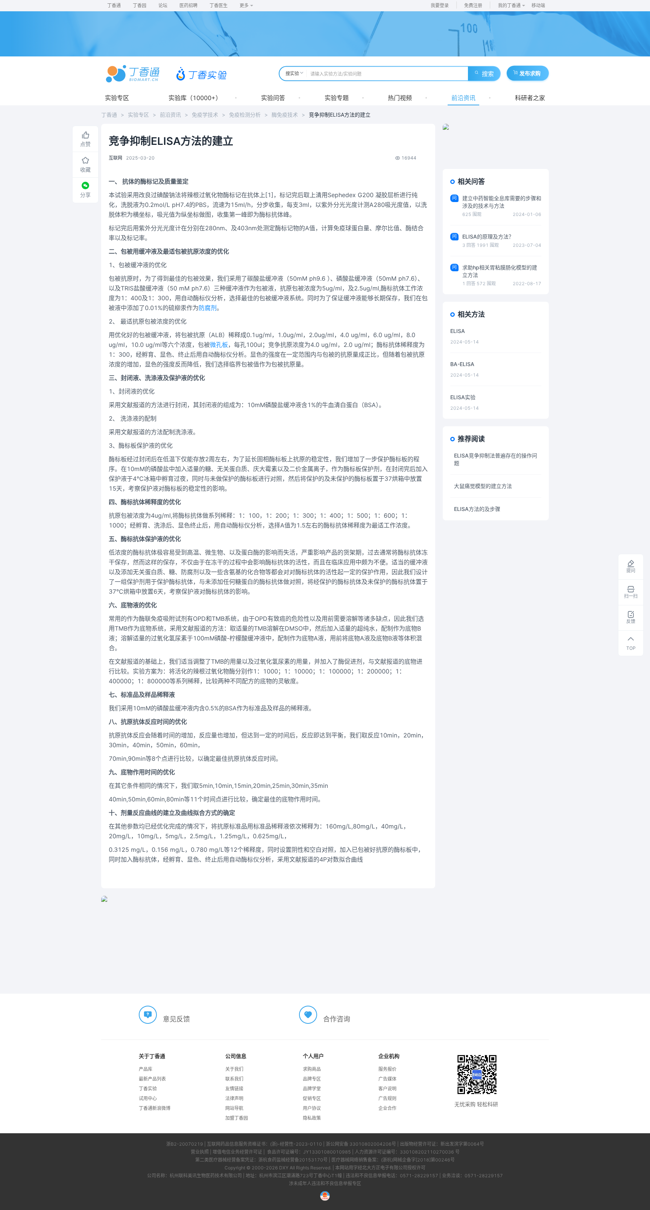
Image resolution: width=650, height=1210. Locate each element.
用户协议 (312, 1108)
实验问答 (273, 98)
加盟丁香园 (236, 1118)
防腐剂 (208, 308)
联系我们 (234, 1079)
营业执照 (200, 1152)
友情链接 (234, 1088)
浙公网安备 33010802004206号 (361, 1144)
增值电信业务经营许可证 (237, 1152)
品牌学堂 (312, 1088)
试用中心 (148, 1098)
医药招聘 (188, 5)
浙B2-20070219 (184, 1144)
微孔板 (219, 344)
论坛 (162, 5)
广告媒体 (387, 1079)
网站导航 (234, 1108)
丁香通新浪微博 (154, 1108)
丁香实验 (148, 1088)
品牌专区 (312, 1079)
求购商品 (312, 1069)
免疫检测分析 (245, 114)
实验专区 (117, 98)
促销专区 (312, 1098)
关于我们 (234, 1069)
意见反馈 (176, 1019)
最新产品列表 (152, 1079)
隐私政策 (312, 1118)
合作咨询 (336, 1019)
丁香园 (139, 5)
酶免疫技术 (285, 114)
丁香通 (114, 5)
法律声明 (234, 1098)
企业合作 (387, 1108)
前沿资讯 (463, 98)
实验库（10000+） (195, 98)
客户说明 (387, 1088)
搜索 (488, 74)
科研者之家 (530, 98)
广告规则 (387, 1098)
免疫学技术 (205, 114)
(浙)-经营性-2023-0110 (296, 1144)
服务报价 (387, 1069)
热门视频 (400, 98)
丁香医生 (219, 5)
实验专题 (337, 98)
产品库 (145, 1069)
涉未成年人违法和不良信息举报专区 (325, 1183)
